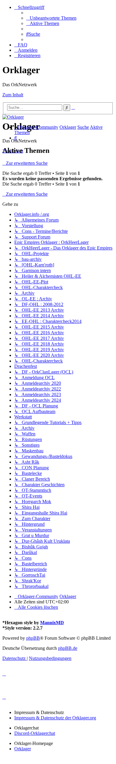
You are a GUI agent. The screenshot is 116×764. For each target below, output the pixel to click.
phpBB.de (67, 648)
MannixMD (52, 622)
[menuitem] (51, 18)
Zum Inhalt (12, 94)
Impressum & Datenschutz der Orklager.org (55, 717)
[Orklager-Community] (13, 117)
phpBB (33, 638)
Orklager (22, 748)
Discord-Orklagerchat (34, 733)
